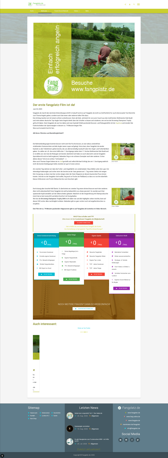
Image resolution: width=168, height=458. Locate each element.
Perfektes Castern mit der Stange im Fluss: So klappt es (49, 364)
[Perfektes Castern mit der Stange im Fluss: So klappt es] (49, 344)
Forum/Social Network (61, 11)
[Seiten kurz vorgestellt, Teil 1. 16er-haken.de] (70, 415)
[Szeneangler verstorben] (70, 428)
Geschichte (57, 413)
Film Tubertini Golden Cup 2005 (116, 362)
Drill (61, 161)
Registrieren (47, 274)
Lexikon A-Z (45, 416)
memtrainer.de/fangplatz (131, 424)
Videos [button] (76, 11)
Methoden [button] (44, 11)
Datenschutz (46, 413)
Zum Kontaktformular (85, 308)
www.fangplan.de (134, 420)
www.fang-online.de (133, 416)
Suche (55, 416)
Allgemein (95, 416)
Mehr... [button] (87, 11)
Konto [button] (32, 11)
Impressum (33, 413)
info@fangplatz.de (133, 428)
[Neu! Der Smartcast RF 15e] (84, 344)
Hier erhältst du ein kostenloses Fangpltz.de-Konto (83, 226)
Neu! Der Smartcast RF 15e (83, 362)
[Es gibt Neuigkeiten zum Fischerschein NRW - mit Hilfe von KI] (70, 441)
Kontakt (32, 416)
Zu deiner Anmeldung (83, 222)
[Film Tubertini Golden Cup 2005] (118, 344)
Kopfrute (119, 123)
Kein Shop (33, 418)
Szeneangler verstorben (82, 426)
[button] (81, 332)
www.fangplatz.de (134, 413)
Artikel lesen (56, 390)
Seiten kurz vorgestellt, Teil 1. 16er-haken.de (88, 413)
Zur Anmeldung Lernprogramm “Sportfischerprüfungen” (83, 229)
